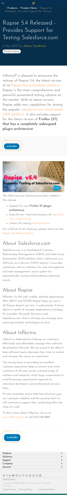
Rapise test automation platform (35, 85)
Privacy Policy (26, 489)
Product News (29, 8)
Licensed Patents (46, 489)
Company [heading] (8, 463)
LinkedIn (12, 146)
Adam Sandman (34, 46)
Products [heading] (7, 453)
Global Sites (9, 479)
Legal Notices (9, 489)
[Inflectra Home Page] (33, 3)
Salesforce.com (41, 223)
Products (12, 8)
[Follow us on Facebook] (7, 475)
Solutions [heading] (7, 457)
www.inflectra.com (13, 417)
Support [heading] (7, 460)
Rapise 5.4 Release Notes (18, 233)
